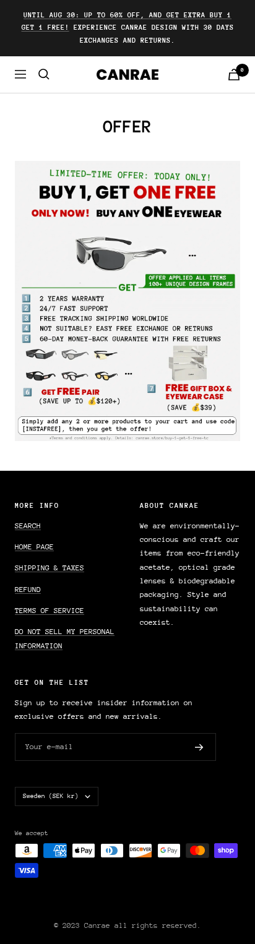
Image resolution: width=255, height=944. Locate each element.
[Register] (199, 747)
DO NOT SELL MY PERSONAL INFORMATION (65, 638)
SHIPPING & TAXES (49, 568)
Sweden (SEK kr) (51, 796)
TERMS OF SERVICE (49, 610)
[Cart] (234, 74)
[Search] (44, 74)
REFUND (28, 589)
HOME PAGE (34, 547)
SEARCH (28, 525)
